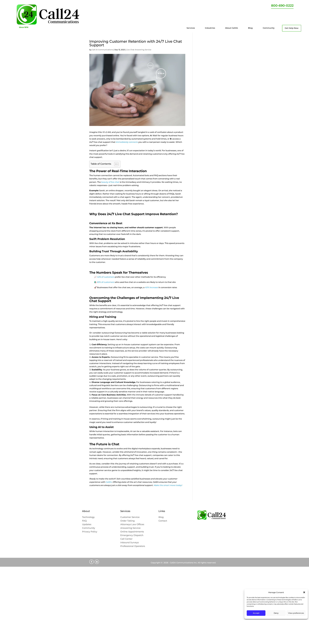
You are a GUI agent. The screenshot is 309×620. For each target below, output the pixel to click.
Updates (86, 525)
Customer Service (130, 517)
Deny (276, 613)
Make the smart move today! (168, 485)
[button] (304, 592)
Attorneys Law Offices (132, 525)
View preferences (296, 613)
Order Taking (127, 521)
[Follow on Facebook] (91, 562)
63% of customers (106, 282)
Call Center (126, 539)
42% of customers (106, 277)
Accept (256, 613)
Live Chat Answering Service (138, 50)
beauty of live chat (110, 182)
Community (88, 528)
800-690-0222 (282, 5)
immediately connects (127, 142)
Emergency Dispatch (131, 535)
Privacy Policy (89, 532)
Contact (162, 521)
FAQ (84, 521)
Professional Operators (132, 546)
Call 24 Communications (102, 50)
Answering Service (130, 528)
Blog (161, 517)
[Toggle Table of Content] (115, 164)
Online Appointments (132, 532)
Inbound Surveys (129, 543)
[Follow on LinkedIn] (97, 562)
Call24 (109, 482)
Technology (88, 517)
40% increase (151, 287)
